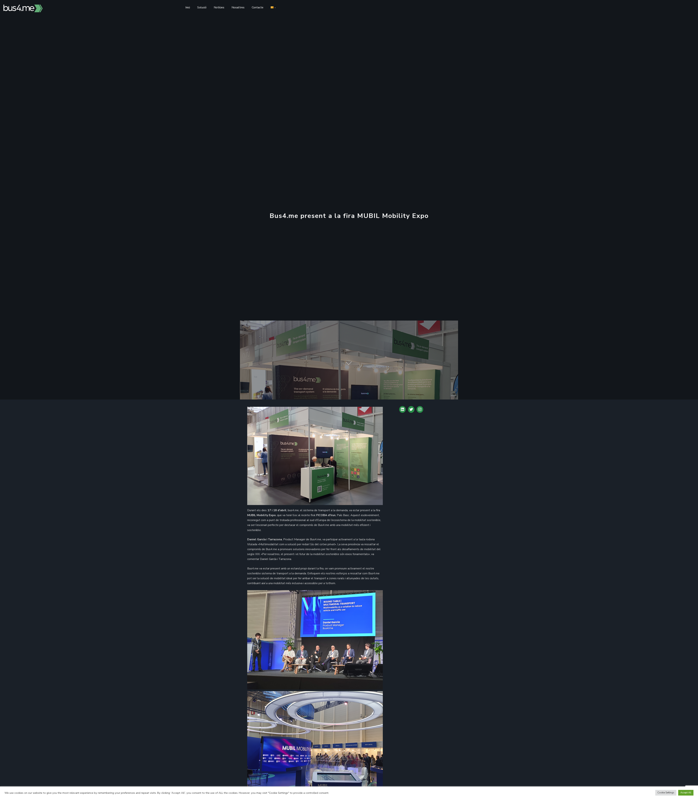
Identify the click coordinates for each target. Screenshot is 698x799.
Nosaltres (238, 7)
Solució (201, 7)
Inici (187, 7)
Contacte (257, 7)
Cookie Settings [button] (665, 792)
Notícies (219, 7)
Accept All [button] (685, 792)
